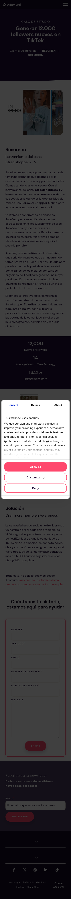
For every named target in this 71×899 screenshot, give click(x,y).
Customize (33, 477)
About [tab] (58, 405)
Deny (35, 488)
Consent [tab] (12, 405)
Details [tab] (35, 405)
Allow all (35, 466)
